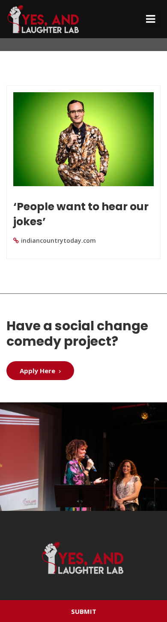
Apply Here (38, 370)
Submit (83, 611)
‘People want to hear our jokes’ (81, 214)
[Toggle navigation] (150, 19)
